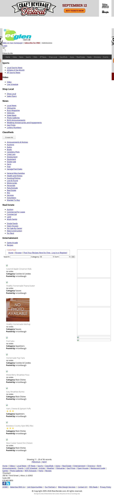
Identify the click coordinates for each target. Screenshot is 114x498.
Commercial (12, 214)
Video (15, 57)
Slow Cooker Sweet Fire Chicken (19, 443)
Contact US (82, 487)
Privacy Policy (105, 487)
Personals (11, 185)
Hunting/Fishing (13, 178)
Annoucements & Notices (17, 142)
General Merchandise (16, 173)
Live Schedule (12, 84)
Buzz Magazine (13, 110)
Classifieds (63, 57)
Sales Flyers (12, 96)
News (21, 57)
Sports (28, 57)
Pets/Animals (12, 188)
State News (11, 115)
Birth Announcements (16, 120)
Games (5, 470)
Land (9, 217)
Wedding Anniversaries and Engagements (24, 122)
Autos (72, 57)
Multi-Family (12, 219)
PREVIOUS (36, 462)
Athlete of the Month (15, 70)
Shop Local (53, 57)
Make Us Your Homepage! (12, 43)
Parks (41, 470)
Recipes (10, 245)
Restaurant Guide (98, 468)
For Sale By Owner (14, 228)
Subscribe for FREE (32, 43)
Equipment (11, 159)
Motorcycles (12, 183)
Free (9, 166)
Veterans (10, 113)
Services (10, 195)
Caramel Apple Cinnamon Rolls (18, 269)
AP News (43, 57)
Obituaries (11, 108)
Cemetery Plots (13, 152)
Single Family (12, 223)
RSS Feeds (93, 487)
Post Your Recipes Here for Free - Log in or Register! (45, 252)
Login (4, 45)
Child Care (11, 154)
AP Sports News (13, 72)
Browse (18, 252)
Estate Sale (11, 161)
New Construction (14, 231)
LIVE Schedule (31, 468)
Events (105, 57)
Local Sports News (14, 67)
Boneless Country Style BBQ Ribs (19, 425)
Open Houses (12, 226)
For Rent (10, 233)
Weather (50, 468)
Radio (89, 57)
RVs (8, 193)
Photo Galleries (13, 118)
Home (8, 57)
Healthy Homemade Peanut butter (20, 285)
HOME (5, 487)
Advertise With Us (17, 487)
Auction (10, 209)
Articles (42, 468)
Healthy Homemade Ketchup (18, 324)
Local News (11, 105)
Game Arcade (12, 242)
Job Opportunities (34, 487)
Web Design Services (66, 487)
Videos (12, 466)
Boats (9, 149)
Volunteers (11, 197)
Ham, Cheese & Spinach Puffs (18, 408)
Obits (35, 57)
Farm (9, 164)
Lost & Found (12, 180)
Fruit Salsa (10, 341)
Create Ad (9, 137)
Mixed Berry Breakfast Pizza (17, 375)
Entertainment (79, 466)
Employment (12, 157)
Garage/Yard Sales (14, 169)
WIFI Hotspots (31, 470)
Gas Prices (11, 125)
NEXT (44, 462)
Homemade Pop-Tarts (15, 358)
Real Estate (81, 57)
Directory (97, 57)
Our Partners (50, 487)
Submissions (47, 43)
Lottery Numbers (14, 127)
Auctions (10, 144)
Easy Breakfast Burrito (15, 391)
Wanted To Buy (13, 200)
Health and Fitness (14, 175)
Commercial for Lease (16, 212)
